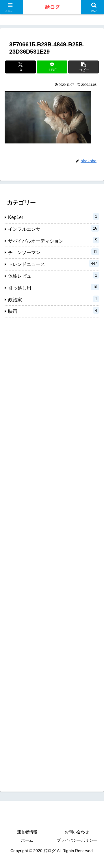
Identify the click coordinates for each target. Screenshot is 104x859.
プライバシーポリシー (77, 840)
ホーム (27, 840)
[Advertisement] (52, 549)
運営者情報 (27, 832)
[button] (83, 66)
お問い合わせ (77, 832)
